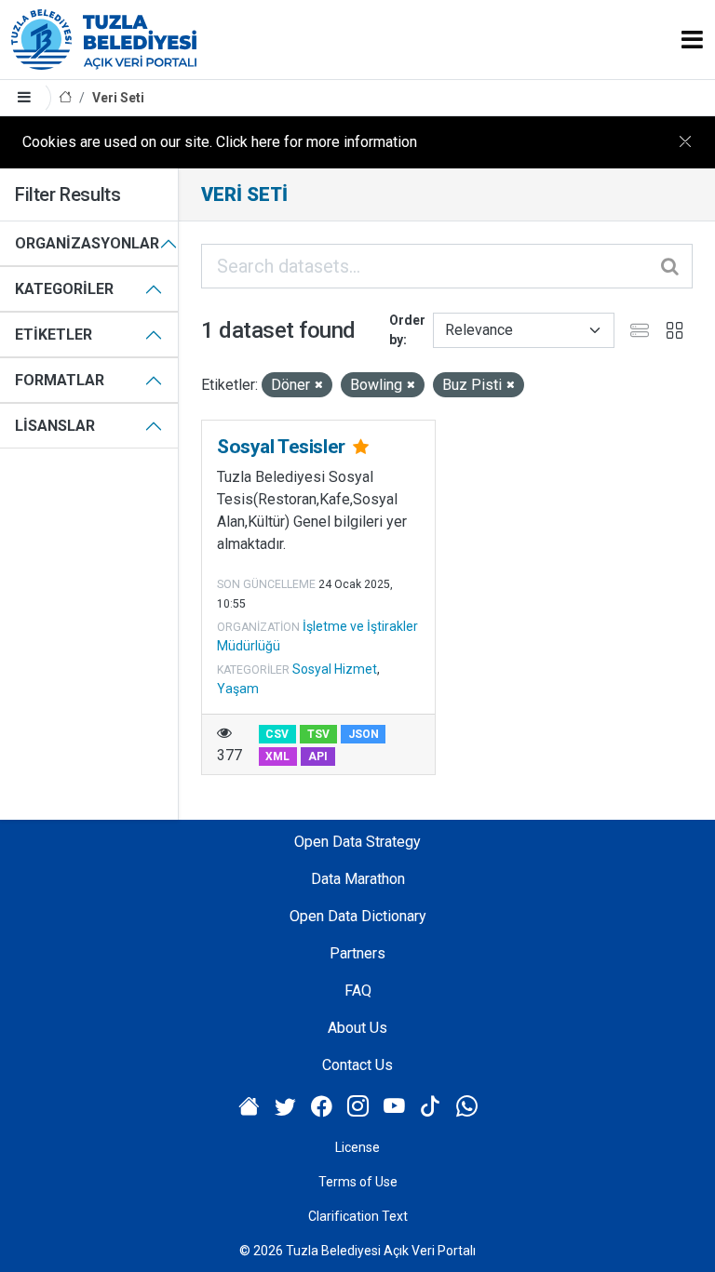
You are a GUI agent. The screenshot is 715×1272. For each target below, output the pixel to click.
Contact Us (357, 1065)
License (357, 1147)
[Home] (65, 98)
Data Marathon (358, 879)
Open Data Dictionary (358, 916)
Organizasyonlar (87, 243)
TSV (318, 734)
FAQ (357, 990)
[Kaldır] (319, 386)
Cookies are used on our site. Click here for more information (219, 142)
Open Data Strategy (357, 841)
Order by (407, 330)
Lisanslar (55, 426)
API (318, 756)
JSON (363, 734)
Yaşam (238, 688)
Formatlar (59, 380)
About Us (357, 1028)
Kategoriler (64, 289)
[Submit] (671, 266)
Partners (357, 953)
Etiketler (53, 334)
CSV (277, 734)
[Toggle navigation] (692, 39)
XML (277, 756)
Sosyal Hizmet (334, 669)
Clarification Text (358, 1216)
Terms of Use (358, 1181)
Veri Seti (118, 97)
